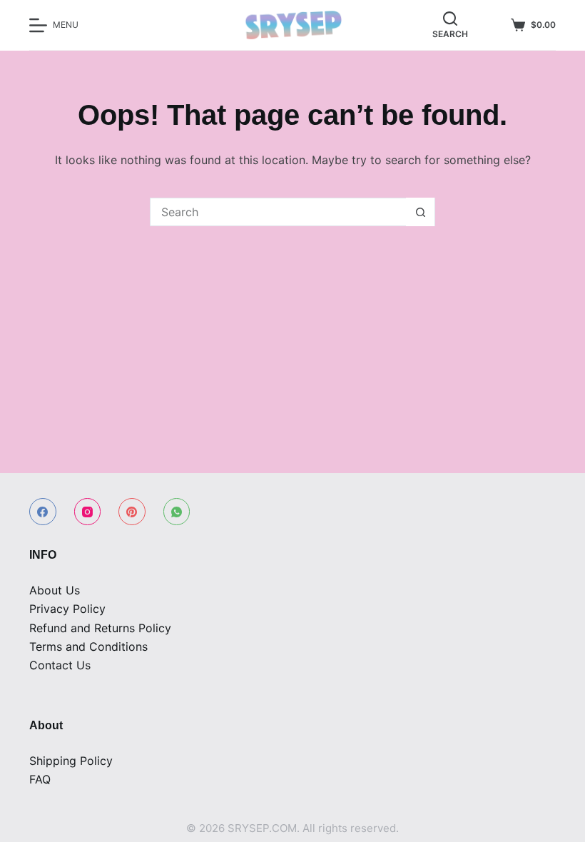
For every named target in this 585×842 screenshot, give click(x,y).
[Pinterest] (132, 511)
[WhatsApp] (176, 511)
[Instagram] (87, 511)
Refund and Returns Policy (100, 628)
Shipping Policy (71, 761)
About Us (54, 590)
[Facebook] (42, 511)
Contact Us (60, 665)
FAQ (40, 779)
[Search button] (420, 212)
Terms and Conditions (88, 646)
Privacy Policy (67, 609)
